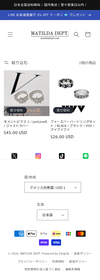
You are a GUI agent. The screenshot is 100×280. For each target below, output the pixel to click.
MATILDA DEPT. (30, 253)
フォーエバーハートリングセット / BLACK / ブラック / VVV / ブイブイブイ (73, 125)
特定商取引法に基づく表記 (43, 269)
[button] (10, 34)
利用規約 (58, 261)
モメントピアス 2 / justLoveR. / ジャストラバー (26, 123)
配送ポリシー (78, 261)
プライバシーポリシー (33, 261)
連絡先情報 (73, 269)
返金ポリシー (83, 253)
